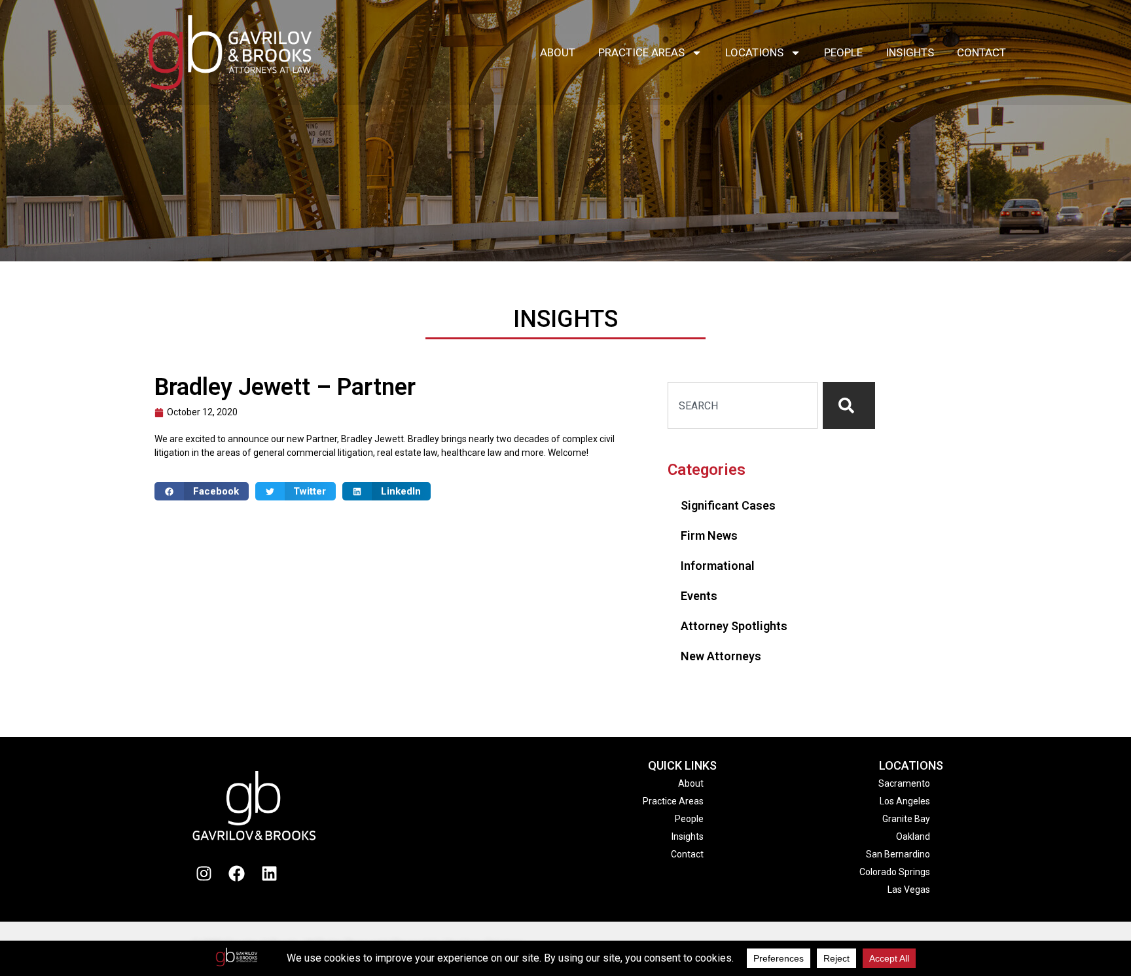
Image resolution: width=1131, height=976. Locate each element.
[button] (201, 491)
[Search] (849, 405)
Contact (981, 52)
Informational (718, 565)
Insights (910, 52)
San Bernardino (898, 854)
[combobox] (742, 405)
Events (699, 596)
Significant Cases (728, 505)
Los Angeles (905, 801)
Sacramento (904, 783)
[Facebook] (237, 873)
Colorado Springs (894, 872)
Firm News (709, 535)
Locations (754, 52)
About (557, 52)
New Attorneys (721, 656)
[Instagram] (204, 873)
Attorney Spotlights (734, 626)
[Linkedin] (269, 873)
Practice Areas (641, 52)
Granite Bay (906, 819)
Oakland (913, 836)
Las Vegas (909, 889)
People (843, 52)
